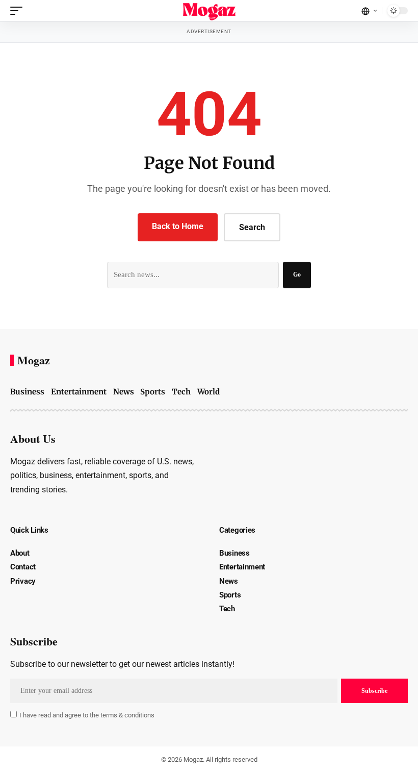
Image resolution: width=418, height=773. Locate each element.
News (123, 391)
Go (297, 274)
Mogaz (33, 360)
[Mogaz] (209, 10)
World (208, 391)
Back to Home (177, 226)
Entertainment (79, 391)
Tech (181, 391)
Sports (152, 391)
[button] (19, 11)
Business (27, 391)
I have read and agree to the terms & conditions (86, 715)
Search (252, 227)
